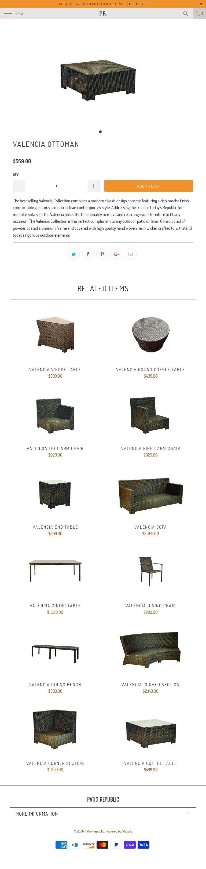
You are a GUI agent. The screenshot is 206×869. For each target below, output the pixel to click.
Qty (16, 174)
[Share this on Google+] (116, 254)
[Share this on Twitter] (74, 254)
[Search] (187, 13)
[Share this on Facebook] (88, 254)
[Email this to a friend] (131, 254)
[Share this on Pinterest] (102, 254)
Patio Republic (94, 831)
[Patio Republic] (103, 13)
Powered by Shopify (119, 831)
